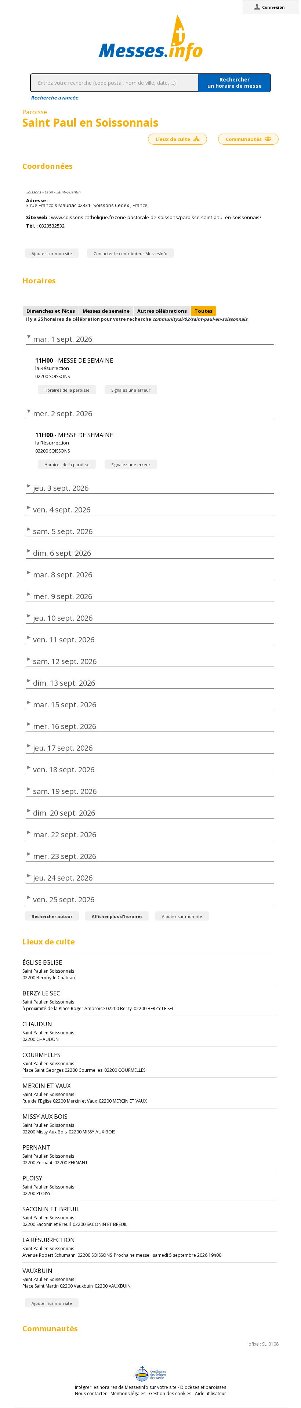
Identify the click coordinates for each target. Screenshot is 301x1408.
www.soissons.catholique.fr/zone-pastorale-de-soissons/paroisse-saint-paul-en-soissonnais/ (156, 217)
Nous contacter (91, 1393)
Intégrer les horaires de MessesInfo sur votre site (126, 1387)
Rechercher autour (52, 916)
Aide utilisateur (210, 1393)
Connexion (273, 7)
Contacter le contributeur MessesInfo (130, 253)
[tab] (51, 311)
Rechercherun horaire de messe (234, 82)
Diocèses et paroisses (203, 1387)
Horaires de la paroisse (67, 390)
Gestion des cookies (170, 1393)
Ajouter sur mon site (52, 253)
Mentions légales (127, 1393)
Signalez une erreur (130, 390)
